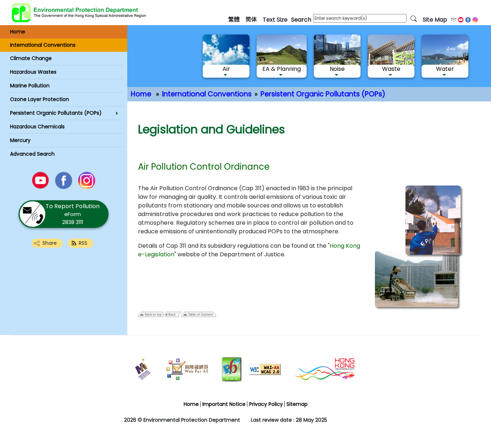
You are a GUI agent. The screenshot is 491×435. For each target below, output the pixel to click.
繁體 (234, 19)
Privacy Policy (266, 404)
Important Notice (224, 404)
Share (49, 243)
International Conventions (207, 94)
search (301, 19)
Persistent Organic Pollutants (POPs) (323, 94)
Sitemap (297, 404)
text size (275, 19)
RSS (83, 243)
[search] (413, 18)
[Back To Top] (468, 414)
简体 (251, 19)
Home (141, 94)
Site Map (435, 19)
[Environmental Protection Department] (79, 12)
